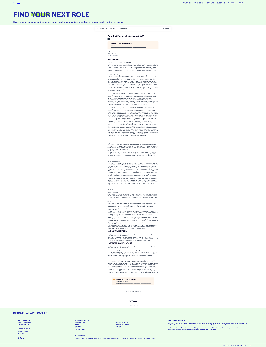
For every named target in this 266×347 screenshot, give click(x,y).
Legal (251, 345)
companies (102, 28)
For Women (187, 3)
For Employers (198, 3)
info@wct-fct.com (23, 331)
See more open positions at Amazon (133, 291)
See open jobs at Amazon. (117, 45)
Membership (221, 3)
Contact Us (21, 333)
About (240, 3)
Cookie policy (136, 305)
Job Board (232, 3)
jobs (112, 28)
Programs (210, 3)
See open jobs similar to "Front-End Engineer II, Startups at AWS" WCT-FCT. (128, 47)
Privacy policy (130, 305)
